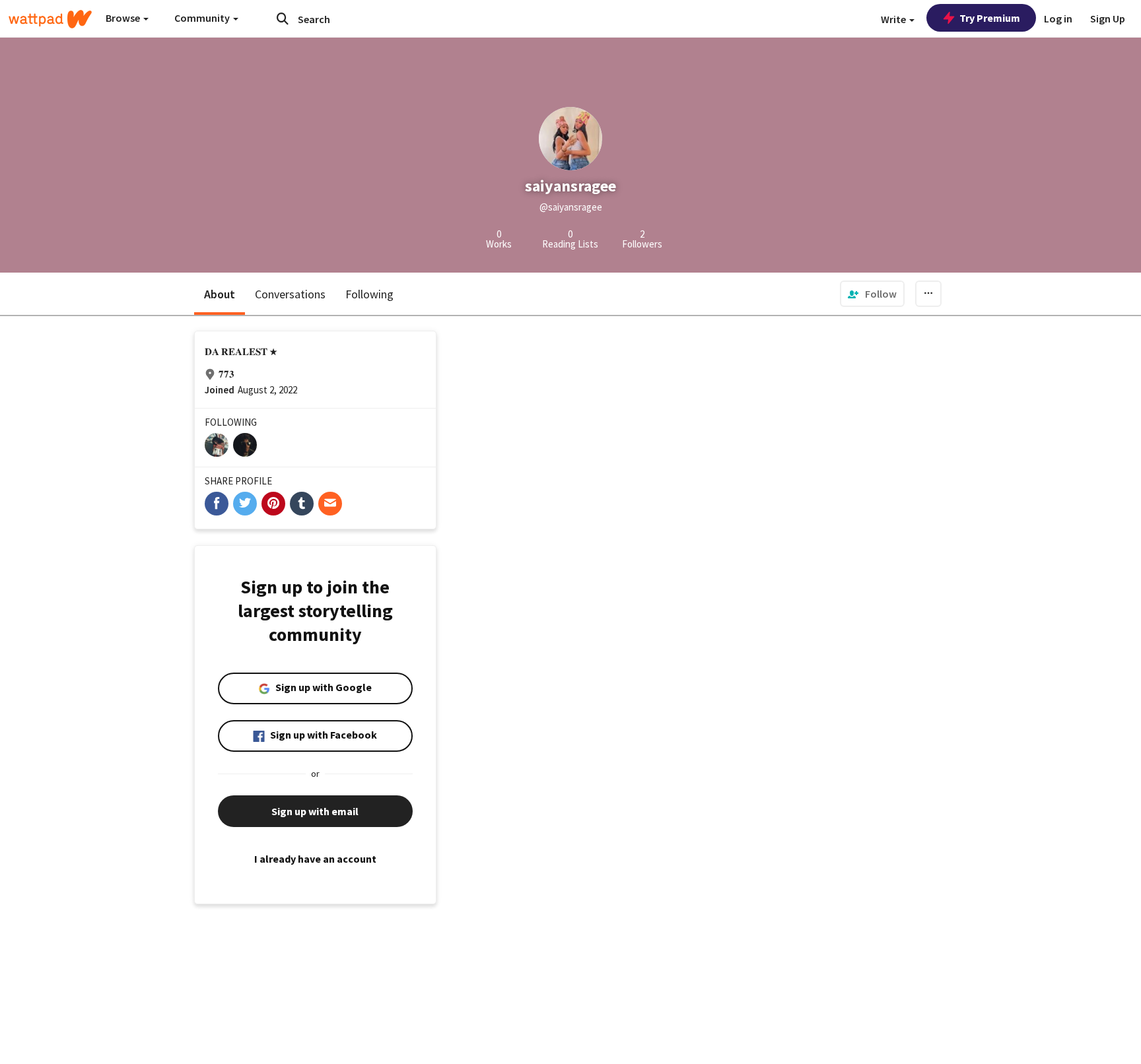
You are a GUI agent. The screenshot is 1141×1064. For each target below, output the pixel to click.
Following (369, 294)
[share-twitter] (245, 503)
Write (894, 19)
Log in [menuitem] (1058, 18)
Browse (124, 17)
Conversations (290, 294)
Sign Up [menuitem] (1107, 18)
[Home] (50, 19)
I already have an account (315, 858)
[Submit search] (282, 18)
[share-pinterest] (273, 503)
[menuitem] (872, 294)
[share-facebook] (216, 503)
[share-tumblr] (302, 503)
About (219, 294)
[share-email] (330, 503)
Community (203, 17)
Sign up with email (315, 811)
